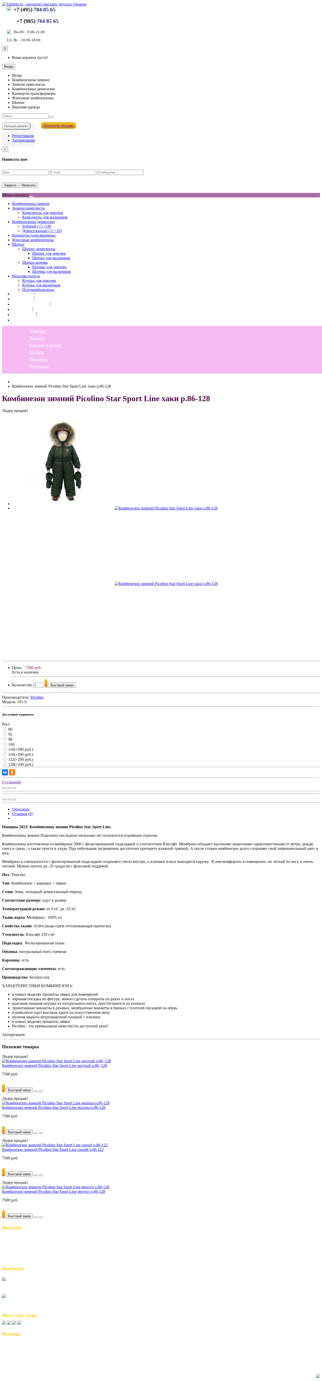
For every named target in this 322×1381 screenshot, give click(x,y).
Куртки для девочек (39, 280)
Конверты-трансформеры (34, 235)
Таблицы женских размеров (29, 1355)
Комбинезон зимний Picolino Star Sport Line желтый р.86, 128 (54, 1065)
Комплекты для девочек (42, 213)
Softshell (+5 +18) (36, 226)
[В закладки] (9, 788)
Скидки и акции (28, 304)
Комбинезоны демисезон (33, 222)
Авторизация (23, 140)
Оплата (19, 309)
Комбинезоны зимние (31, 203)
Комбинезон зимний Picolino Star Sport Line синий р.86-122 (53, 1149)
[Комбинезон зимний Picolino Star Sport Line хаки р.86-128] (62, 503)
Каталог (19, 298)
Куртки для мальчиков (41, 285)
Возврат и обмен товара (25, 1344)
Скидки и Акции (19, 1248)
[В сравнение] (14, 788)
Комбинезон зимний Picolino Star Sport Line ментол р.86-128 (53, 1191)
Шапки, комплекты (38, 249)
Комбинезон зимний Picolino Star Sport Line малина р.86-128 (53, 1107)
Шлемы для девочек (49, 267)
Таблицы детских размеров (28, 1360)
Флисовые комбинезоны (33, 240)
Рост (6, 724)
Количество (22, 685)
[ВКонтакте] (5, 772)
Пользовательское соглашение (31, 1350)
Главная (19, 293)
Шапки (18, 244)
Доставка (21, 314)
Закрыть (10, 185)
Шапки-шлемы (35, 262)
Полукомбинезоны (38, 289)
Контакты (21, 319)
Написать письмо (58, 125)
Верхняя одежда (26, 276)
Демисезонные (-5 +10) (42, 231)
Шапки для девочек (49, 253)
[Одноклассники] (12, 772)
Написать (29, 185)
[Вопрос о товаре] (4, 788)
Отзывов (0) (22, 814)
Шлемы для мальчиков (51, 271)
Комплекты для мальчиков (44, 217)
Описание (20, 809)
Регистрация (23, 136)
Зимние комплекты (28, 208)
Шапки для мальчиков (51, 258)
